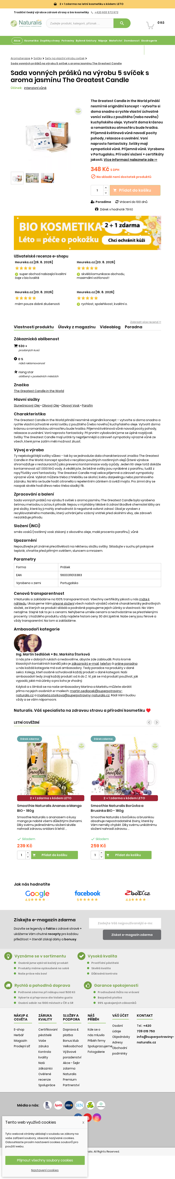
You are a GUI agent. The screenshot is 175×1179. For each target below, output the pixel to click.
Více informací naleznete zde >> (130, 159)
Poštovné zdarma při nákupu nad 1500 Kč (46, 992)
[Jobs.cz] (69, 1105)
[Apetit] (58, 1105)
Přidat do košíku (132, 190)
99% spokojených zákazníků (117, 1003)
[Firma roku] (87, 1134)
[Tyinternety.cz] (101, 1105)
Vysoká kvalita (102, 956)
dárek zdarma (29, 739)
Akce (17, 40)
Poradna (133, 327)
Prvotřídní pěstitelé (105, 963)
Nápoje (102, 40)
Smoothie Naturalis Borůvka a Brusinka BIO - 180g (117, 808)
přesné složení (63, 603)
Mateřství (115, 40)
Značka (21, 385)
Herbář (19, 1035)
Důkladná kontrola (104, 973)
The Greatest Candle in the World (39, 391)
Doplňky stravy (50, 40)
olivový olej (50, 405)
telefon (105, 663)
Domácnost (132, 40)
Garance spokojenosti (116, 985)
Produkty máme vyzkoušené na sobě (43, 968)
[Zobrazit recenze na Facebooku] (87, 894)
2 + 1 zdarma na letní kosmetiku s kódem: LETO (91, 4)
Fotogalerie (96, 1052)
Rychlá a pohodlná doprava (42, 985)
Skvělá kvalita (101, 968)
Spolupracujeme (100, 1046)
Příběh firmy (96, 1040)
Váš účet (120, 1015)
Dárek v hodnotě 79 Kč (116, 209)
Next (78, 133)
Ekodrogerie (149, 40)
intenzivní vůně (35, 88)
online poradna (126, 663)
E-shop (19, 1029)
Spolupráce (46, 1085)
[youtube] (87, 1117)
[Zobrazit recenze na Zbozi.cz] (137, 894)
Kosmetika (31, 40)
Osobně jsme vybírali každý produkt (43, 963)
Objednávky (121, 1037)
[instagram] (97, 1117)
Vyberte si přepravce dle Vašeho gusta (45, 997)
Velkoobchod (73, 1046)
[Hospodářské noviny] (79, 1105)
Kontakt (145, 1015)
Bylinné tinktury (86, 40)
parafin (87, 405)
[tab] (34, 327)
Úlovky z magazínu (77, 327)
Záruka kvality (154, 50)
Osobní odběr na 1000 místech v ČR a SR (45, 1003)
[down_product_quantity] (27, 857)
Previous (17, 133)
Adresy (117, 1042)
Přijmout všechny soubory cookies (45, 1160)
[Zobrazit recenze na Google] (37, 894)
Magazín (137, 50)
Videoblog (110, 327)
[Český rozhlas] (47, 1105)
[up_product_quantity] (27, 853)
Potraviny (67, 40)
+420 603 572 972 (106, 12)
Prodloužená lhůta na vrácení (118, 992)
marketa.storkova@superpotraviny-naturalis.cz (73, 695)
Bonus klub (71, 1040)
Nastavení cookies (45, 1170)
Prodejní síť (22, 1046)
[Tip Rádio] (90, 1105)
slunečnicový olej (27, 405)
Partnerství (71, 1085)
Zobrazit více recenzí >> (145, 322)
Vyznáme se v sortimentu (40, 956)
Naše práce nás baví (32, 973)
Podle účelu (19, 50)
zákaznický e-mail (85, 663)
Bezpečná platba (110, 997)
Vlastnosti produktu (34, 327)
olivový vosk (70, 405)
